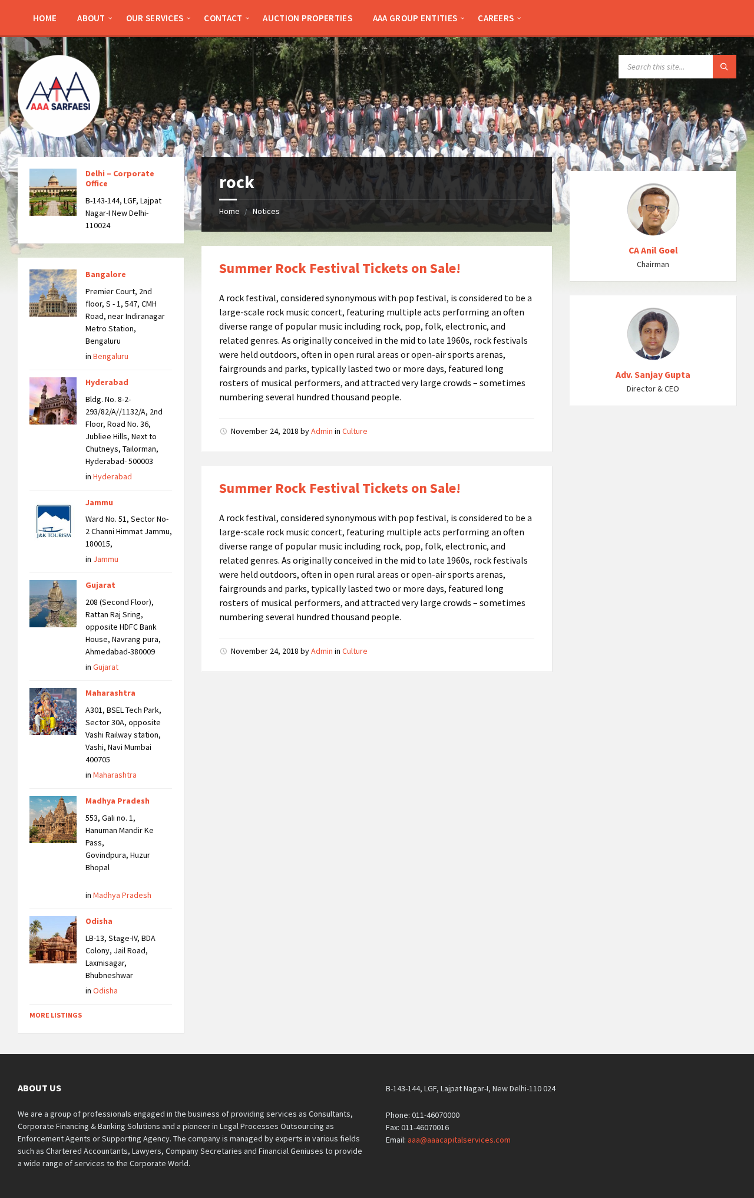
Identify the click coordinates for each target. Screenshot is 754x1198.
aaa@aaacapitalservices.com (459, 1139)
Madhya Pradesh (117, 800)
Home (45, 18)
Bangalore (105, 274)
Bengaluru (110, 356)
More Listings (55, 1015)
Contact (223, 18)
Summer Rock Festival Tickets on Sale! (340, 268)
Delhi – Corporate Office (119, 178)
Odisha (99, 921)
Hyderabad (106, 382)
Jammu (99, 502)
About (91, 18)
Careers (496, 18)
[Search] (724, 66)
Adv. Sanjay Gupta (653, 374)
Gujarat (100, 585)
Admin (322, 431)
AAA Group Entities (415, 18)
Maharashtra (110, 692)
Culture (355, 431)
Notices (266, 211)
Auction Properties (307, 18)
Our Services (155, 18)
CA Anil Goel (653, 250)
